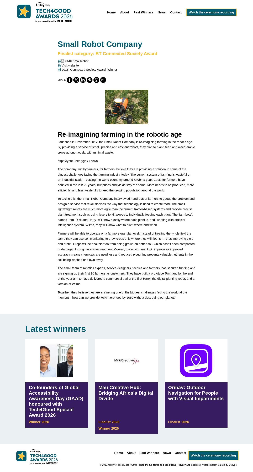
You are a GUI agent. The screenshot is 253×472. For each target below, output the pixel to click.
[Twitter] (76, 80)
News (162, 12)
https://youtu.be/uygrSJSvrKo (78, 161)
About (124, 12)
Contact (176, 12)
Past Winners (143, 12)
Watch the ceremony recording (211, 12)
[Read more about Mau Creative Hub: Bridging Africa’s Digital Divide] (126, 386)
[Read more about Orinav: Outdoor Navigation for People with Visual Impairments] (196, 386)
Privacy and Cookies (189, 465)
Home (111, 12)
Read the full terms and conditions (157, 465)
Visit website (70, 65)
